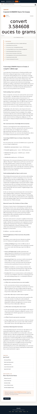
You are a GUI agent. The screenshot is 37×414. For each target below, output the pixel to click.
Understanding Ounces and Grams (11, 45)
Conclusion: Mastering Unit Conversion (12, 59)
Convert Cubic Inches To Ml (8, 366)
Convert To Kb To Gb (7, 380)
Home (10, 411)
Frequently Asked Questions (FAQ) (11, 57)
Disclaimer (20, 411)
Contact (16, 411)
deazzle (3, 1)
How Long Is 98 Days (7, 359)
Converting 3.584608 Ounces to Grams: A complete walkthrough (16, 43)
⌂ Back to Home (7, 398)
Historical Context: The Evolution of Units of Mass (14, 53)
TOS (27, 411)
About (13, 411)
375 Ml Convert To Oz (7, 364)
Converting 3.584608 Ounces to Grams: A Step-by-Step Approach (16, 49)
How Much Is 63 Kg (7, 382)
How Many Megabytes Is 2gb (9, 387)
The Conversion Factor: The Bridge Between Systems (14, 47)
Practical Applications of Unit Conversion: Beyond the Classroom (16, 55)
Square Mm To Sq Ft (7, 369)
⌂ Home (16, 1)
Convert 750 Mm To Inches (8, 385)
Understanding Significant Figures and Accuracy (13, 51)
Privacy (24, 411)
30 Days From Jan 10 (7, 378)
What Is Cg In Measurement (8, 362)
